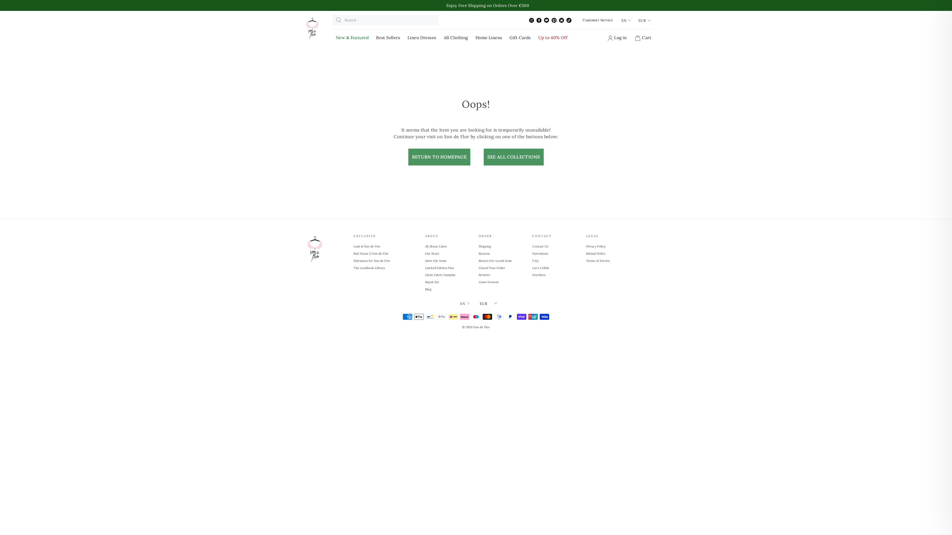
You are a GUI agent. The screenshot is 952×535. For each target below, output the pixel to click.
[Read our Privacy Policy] (549, 313)
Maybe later (518, 289)
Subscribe (518, 270)
